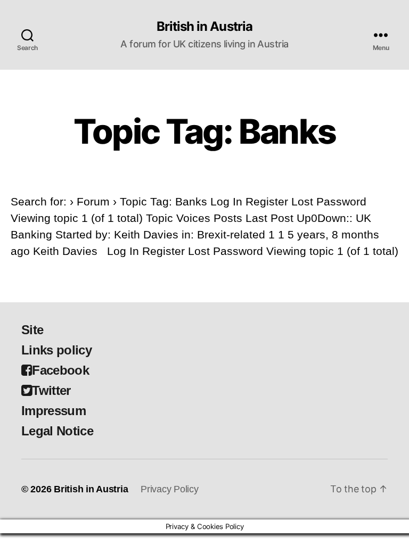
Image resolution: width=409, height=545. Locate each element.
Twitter (51, 390)
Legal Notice (57, 431)
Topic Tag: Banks (204, 131)
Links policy (56, 350)
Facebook (60, 370)
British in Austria (204, 26)
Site (32, 330)
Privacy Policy (169, 489)
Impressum (53, 410)
